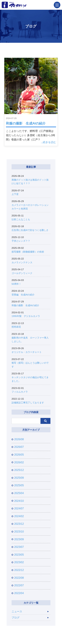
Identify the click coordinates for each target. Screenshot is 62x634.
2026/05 (19, 454)
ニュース (17, 611)
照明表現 (16, 327)
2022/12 (19, 570)
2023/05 (19, 554)
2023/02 (19, 562)
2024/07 (19, 508)
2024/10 (19, 500)
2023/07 (19, 547)
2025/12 (19, 470)
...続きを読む (48, 142)
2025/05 (19, 485)
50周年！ (16, 284)
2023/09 (19, 539)
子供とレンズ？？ (21, 241)
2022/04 (19, 593)
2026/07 (19, 447)
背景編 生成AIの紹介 (23, 294)
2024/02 (19, 516)
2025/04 (19, 493)
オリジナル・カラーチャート (27, 352)
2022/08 (19, 577)
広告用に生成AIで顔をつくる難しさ (30, 230)
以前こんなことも (21, 219)
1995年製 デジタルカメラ (26, 316)
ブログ (50, 62)
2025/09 (19, 477)
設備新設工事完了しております (28, 402)
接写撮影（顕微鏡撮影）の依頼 (28, 251)
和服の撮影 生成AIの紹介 (26, 123)
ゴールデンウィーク (22, 273)
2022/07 (19, 585)
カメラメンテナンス (22, 262)
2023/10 (19, 531)
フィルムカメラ (20, 391)
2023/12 (19, 523)
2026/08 (19, 439)
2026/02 (19, 462)
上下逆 (15, 194)
